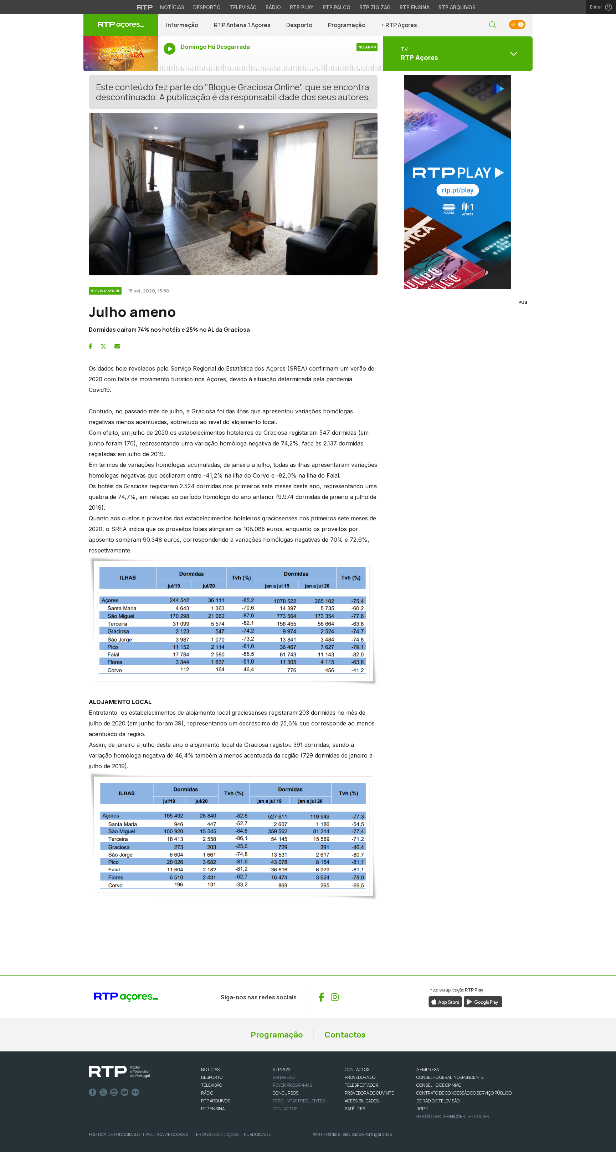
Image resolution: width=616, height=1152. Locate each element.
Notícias (172, 7)
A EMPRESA (427, 1069)
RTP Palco (336, 7)
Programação (346, 25)
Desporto (207, 7)
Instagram (114, 1092)
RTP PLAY (282, 1069)
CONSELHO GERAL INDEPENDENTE (450, 1077)
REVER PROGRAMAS (292, 1085)
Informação (182, 25)
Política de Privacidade (115, 1134)
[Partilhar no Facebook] (90, 346)
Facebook (93, 1092)
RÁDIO (207, 1093)
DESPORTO (211, 1077)
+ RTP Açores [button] (399, 25)
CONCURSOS (285, 1093)
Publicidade (257, 1134)
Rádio (273, 7)
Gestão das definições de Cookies (452, 1116)
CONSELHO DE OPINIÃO (438, 1085)
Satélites (355, 1109)
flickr (135, 1092)
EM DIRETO (283, 1077)
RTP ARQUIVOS (215, 1101)
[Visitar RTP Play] (457, 182)
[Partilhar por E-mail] (117, 346)
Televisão (243, 7)
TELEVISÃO (211, 1085)
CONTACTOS (357, 1069)
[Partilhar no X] (103, 346)
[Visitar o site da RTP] (145, 7)
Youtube (125, 1092)
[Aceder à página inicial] (120, 25)
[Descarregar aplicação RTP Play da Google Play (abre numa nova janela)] (482, 1001)
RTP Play (302, 7)
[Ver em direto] (120, 53)
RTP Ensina (415, 7)
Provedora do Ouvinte (369, 1093)
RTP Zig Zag (375, 7)
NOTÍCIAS (210, 1069)
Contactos (345, 1034)
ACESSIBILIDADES (362, 1101)
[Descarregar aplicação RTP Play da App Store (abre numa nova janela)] (445, 1001)
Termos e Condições (216, 1134)
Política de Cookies (167, 1134)
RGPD (421, 1109)
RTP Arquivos (457, 7)
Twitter (103, 1092)
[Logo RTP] (119, 1072)
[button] (492, 25)
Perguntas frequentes (299, 1101)
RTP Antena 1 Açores (242, 25)
